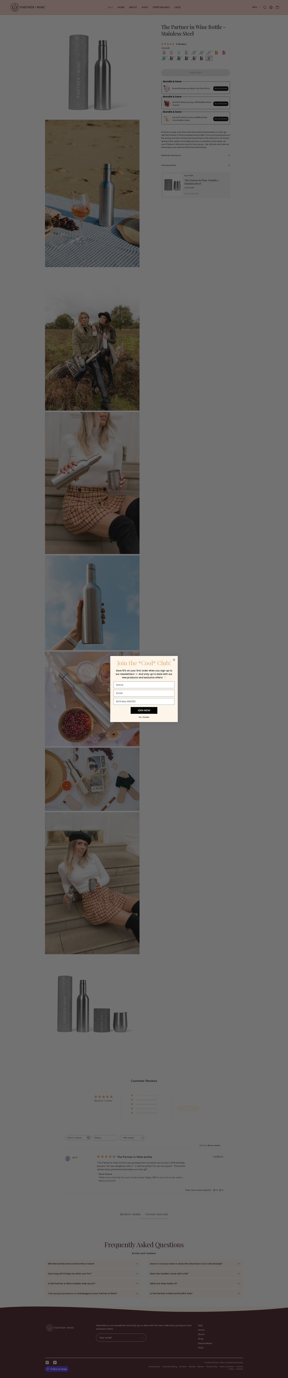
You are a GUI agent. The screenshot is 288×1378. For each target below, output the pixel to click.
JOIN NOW (144, 710)
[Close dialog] (174, 659)
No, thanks (144, 717)
